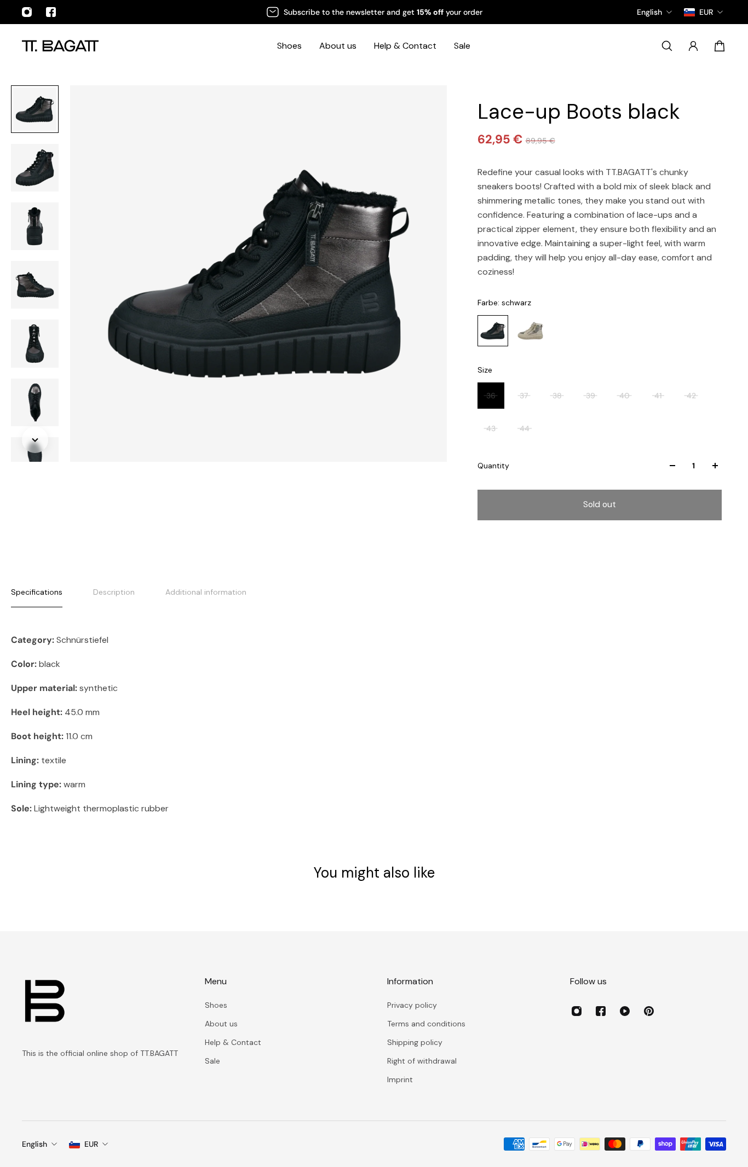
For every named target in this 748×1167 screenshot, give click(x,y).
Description (114, 592)
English (34, 1144)
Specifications (36, 592)
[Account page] (693, 46)
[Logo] (60, 46)
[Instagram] (27, 12)
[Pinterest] (649, 1011)
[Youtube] (625, 1011)
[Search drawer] (667, 46)
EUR (91, 1144)
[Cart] (719, 46)
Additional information (205, 592)
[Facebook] (51, 12)
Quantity (493, 466)
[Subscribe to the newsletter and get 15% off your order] (374, 12)
